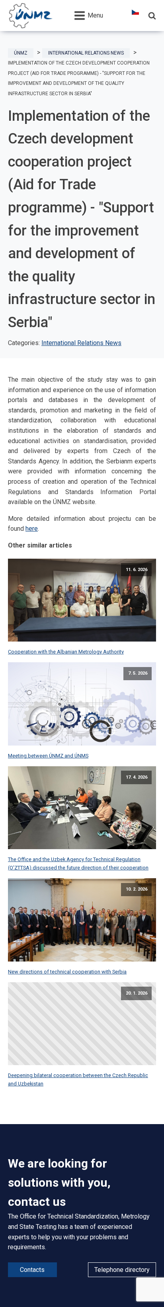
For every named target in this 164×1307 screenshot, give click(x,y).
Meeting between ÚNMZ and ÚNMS (48, 756)
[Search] (152, 16)
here (31, 528)
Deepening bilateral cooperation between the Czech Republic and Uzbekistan (78, 1079)
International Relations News (81, 343)
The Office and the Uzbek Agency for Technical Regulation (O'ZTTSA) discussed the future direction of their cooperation (78, 863)
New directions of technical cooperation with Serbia (67, 972)
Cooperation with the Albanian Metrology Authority (66, 652)
